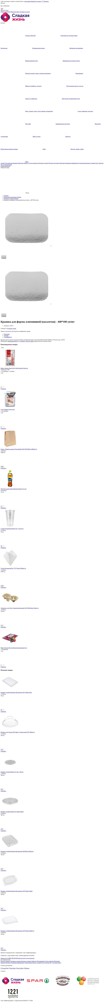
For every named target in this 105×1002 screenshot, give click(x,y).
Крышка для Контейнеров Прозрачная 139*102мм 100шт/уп (17, 931)
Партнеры (62, 163)
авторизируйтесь (12, 341)
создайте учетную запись (27, 341)
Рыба (44, 149)
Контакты (20, 163)
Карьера (15, 163)
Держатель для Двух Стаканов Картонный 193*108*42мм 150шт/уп (20, 608)
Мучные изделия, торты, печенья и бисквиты (38, 73)
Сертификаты (8, 337)
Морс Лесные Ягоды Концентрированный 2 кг (14, 648)
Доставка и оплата (24, 12)
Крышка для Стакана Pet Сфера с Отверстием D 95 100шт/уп (18, 732)
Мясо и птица (36, 136)
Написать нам (21, 958)
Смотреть (3, 389)
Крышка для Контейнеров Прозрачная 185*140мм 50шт (16, 692)
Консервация (79, 73)
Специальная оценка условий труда (88, 163)
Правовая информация (71, 163)
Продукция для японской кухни (71, 98)
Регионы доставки (54, 163)
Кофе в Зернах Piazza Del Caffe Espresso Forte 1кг (14, 368)
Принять (46, 1)
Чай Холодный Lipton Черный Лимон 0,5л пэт (14, 489)
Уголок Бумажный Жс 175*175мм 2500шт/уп (13, 568)
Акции (3, 163)
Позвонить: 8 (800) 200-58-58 (9, 958)
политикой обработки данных (32, 1)
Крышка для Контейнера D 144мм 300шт (12, 811)
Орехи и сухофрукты (31, 98)
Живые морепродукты (31, 61)
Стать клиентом (33, 163)
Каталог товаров (5, 961)
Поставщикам (9, 163)
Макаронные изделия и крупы (71, 61)
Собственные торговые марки (69, 35)
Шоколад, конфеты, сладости (33, 86)
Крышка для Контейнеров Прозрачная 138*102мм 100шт (16, 891)
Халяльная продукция (38, 48)
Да (2, 8)
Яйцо (26, 161)
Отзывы (6, 335)
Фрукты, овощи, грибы (77, 149)
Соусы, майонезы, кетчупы (85, 111)
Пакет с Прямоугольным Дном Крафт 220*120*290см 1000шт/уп (19, 449)
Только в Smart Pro (30, 35)
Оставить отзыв (11, 328)
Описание (7, 334)
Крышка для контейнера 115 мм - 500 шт (12, 772)
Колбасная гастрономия (76, 48)
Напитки (67, 136)
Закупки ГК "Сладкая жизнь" (53, 962)
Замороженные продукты (63, 124)
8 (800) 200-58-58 (5, 12)
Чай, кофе (28, 124)
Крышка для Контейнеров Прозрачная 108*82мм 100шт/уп (17, 851)
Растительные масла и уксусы (74, 86)
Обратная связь (14, 12)
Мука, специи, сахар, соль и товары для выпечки (39, 111)
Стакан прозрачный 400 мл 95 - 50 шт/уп (12, 528)
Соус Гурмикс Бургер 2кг (8, 409)
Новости (26, 163)
